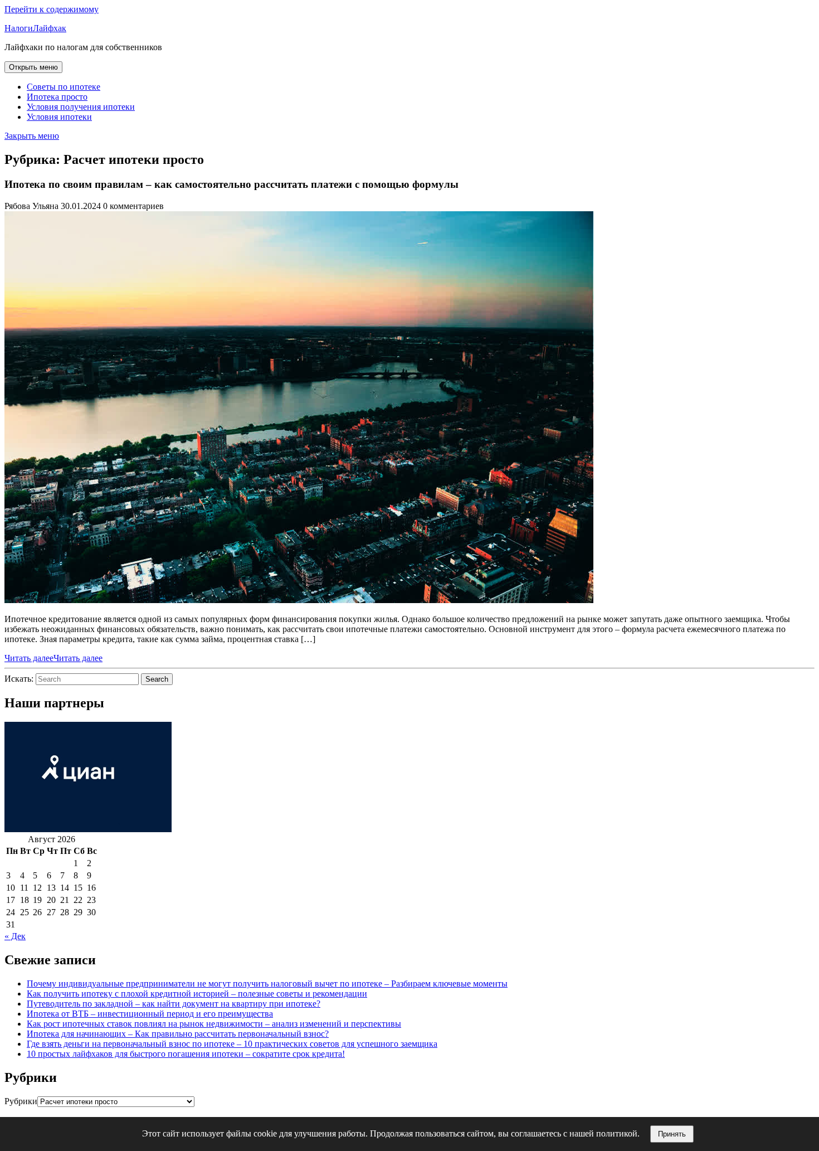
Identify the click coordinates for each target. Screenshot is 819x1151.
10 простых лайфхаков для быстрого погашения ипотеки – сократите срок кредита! (186, 1053)
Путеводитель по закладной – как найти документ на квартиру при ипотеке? (173, 1003)
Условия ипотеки (59, 117)
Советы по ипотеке (63, 86)
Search (156, 679)
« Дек (15, 936)
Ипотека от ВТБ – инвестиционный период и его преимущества (150, 1013)
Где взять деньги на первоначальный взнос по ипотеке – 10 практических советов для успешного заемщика (232, 1043)
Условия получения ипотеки (81, 106)
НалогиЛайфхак (35, 28)
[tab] (33, 67)
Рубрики (20, 1101)
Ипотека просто (57, 96)
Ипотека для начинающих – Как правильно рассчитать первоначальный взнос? (178, 1033)
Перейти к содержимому (51, 9)
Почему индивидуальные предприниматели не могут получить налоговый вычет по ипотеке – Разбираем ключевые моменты (267, 983)
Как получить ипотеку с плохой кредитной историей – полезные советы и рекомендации (197, 993)
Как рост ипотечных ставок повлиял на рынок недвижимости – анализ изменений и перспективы (214, 1023)
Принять (672, 1134)
